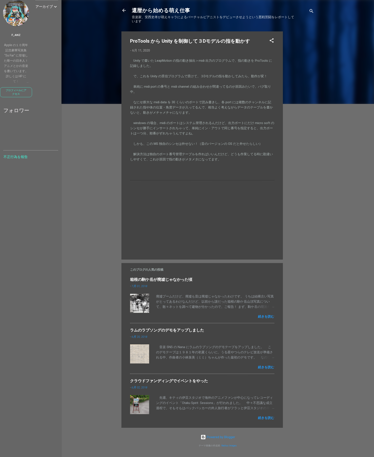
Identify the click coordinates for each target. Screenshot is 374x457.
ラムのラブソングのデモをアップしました (167, 330)
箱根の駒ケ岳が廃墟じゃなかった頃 (161, 279)
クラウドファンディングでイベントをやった (169, 380)
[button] (271, 41)
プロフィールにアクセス (16, 92)
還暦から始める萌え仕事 (161, 10)
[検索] (311, 11)
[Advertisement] (300, 96)
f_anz (16, 35)
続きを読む (266, 316)
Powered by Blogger (220, 437)
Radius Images (229, 445)
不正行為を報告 (15, 157)
